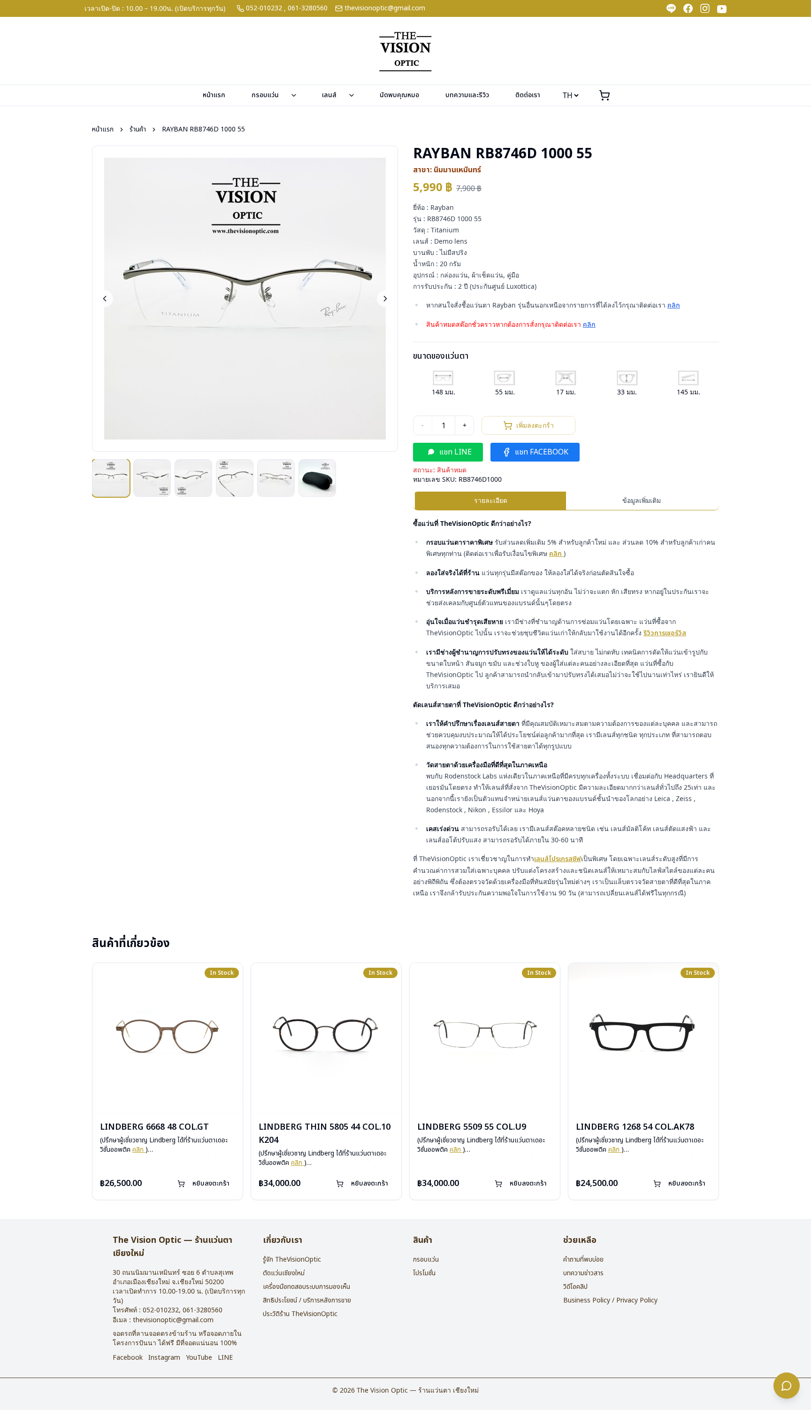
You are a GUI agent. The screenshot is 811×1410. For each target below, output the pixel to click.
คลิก (673, 305)
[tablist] (566, 501)
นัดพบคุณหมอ (399, 95)
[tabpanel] (566, 708)
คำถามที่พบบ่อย (583, 1259)
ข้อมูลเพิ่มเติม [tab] (641, 500)
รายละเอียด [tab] (490, 500)
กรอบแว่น (265, 95)
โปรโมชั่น (424, 1273)
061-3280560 (308, 8)
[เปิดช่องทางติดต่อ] (786, 1385)
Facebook (128, 1358)
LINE (225, 1358)
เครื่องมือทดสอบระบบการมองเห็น (306, 1287)
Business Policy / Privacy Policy (610, 1300)
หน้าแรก (214, 95)
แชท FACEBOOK (541, 452)
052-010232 (264, 8)
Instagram (164, 1358)
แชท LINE (455, 452)
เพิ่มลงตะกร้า (535, 425)
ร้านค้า (138, 129)
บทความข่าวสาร (583, 1273)
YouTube (199, 1358)
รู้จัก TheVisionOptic (292, 1259)
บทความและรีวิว (467, 95)
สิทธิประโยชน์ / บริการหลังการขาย (307, 1300)
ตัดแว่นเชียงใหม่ (284, 1273)
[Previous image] (104, 298)
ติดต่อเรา (527, 95)
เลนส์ (329, 95)
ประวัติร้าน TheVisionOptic (300, 1314)
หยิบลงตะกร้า (211, 1183)
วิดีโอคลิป (575, 1287)
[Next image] (385, 298)
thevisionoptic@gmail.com (384, 8)
